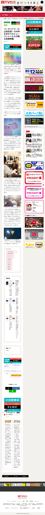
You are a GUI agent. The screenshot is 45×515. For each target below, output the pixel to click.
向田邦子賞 (18, 3)
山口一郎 (19, 70)
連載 (31, 3)
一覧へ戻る (15, 476)
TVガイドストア (28, 504)
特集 (28, 3)
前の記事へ (6, 476)
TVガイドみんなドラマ (7, 504)
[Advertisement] (34, 59)
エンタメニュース (7, 22)
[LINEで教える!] (13, 24)
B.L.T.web (18, 503)
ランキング (38, 3)
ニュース (25, 3)
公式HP (7, 350)
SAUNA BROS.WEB (39, 503)
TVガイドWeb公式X (22, 505)
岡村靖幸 (7, 70)
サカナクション (8, 71)
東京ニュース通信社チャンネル (18, 504)
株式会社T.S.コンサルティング (38, 504)
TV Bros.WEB (24, 503)
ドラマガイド (21, 3)
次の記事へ (24, 476)
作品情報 (34, 3)
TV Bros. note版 (31, 503)
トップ (8, 501)
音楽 (5, 25)
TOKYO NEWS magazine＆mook (9, 503)
